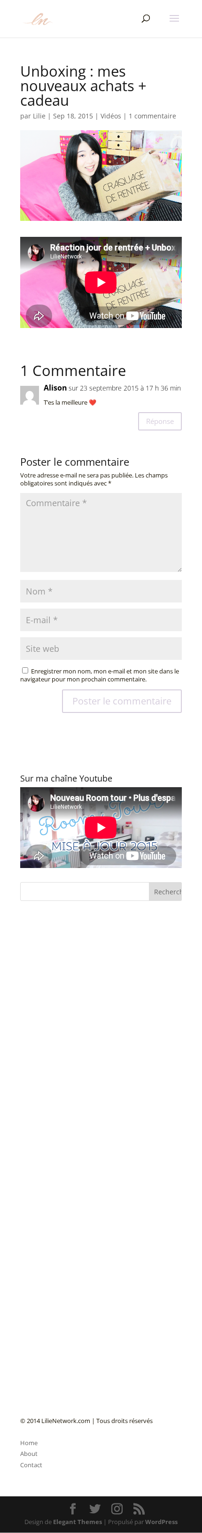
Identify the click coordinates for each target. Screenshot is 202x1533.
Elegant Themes (77, 1521)
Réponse (160, 421)
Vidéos (111, 115)
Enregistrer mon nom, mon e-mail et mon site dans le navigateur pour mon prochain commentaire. (99, 675)
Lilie (39, 115)
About (29, 1453)
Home (29, 1443)
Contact (31, 1465)
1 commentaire (152, 115)
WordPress (161, 1521)
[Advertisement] (90, 1126)
